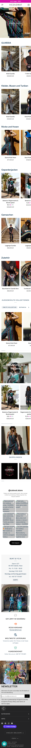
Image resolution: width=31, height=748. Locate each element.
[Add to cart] (16, 283)
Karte (15, 580)
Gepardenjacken (9, 169)
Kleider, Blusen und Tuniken (14, 85)
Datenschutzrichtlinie (8, 743)
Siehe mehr (15, 23)
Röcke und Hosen (10, 126)
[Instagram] (8, 723)
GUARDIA (6, 43)
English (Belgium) (14, 733)
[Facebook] (2, 723)
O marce (3, 746)
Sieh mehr (15, 373)
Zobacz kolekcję (15, 443)
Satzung (14, 742)
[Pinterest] (5, 723)
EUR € (14, 738)
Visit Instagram (15, 543)
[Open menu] (4, 5)
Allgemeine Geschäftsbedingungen (12, 745)
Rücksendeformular (16, 630)
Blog (8, 746)
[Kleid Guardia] (10, 58)
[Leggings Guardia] (10, 230)
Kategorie (5, 714)
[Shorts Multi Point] (10, 142)
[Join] (27, 696)
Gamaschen (7, 214)
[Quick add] (16, 68)
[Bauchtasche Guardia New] (10, 273)
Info (3, 719)
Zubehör (5, 257)
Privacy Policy (12, 701)
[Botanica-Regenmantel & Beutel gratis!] (10, 185)
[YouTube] (12, 723)
